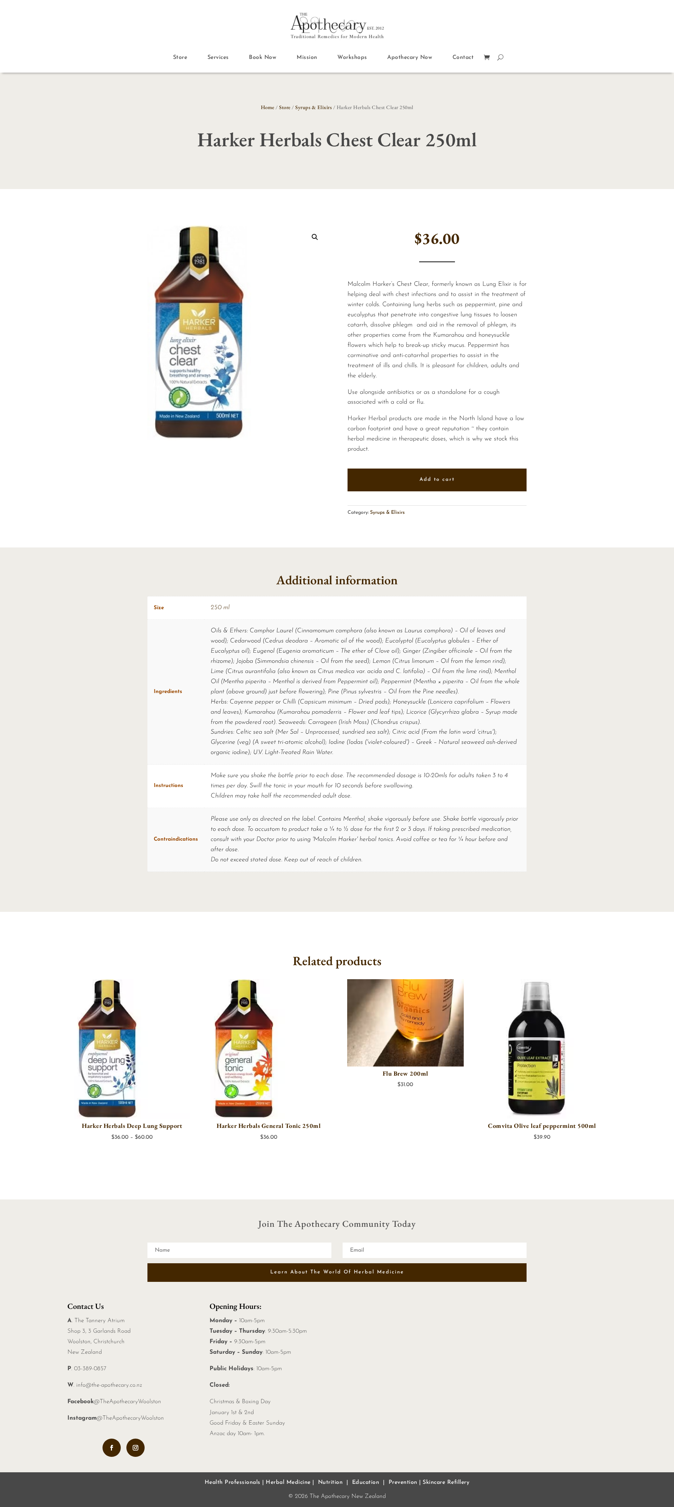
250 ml (220, 607)
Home (268, 107)
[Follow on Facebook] (112, 1448)
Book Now (262, 57)
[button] (315, 237)
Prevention (403, 1482)
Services (218, 57)
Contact (463, 57)
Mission (307, 57)
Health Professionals (232, 1482)
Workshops (352, 57)
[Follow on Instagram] (135, 1448)
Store (180, 57)
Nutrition (330, 1482)
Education (365, 1482)
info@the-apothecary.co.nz (109, 1385)
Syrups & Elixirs (313, 107)
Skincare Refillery (446, 1482)
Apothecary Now (409, 57)
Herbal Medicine (288, 1482)
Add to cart (437, 479)
